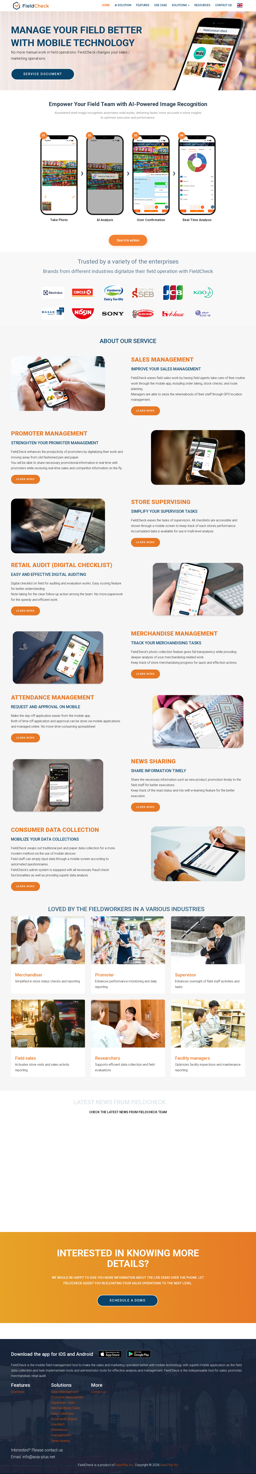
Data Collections (62, 1413)
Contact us (98, 1392)
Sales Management (64, 1392)
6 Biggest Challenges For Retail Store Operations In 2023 (43, 1180)
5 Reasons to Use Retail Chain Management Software (122, 1180)
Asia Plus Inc (124, 1465)
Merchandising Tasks (65, 1408)
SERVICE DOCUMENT (42, 74)
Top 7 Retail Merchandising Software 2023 (200, 1180)
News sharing (60, 1441)
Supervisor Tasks (63, 1403)
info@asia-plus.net (38, 1456)
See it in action (128, 240)
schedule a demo (128, 1300)
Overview (17, 1392)
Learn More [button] (145, 410)
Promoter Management (67, 1397)
